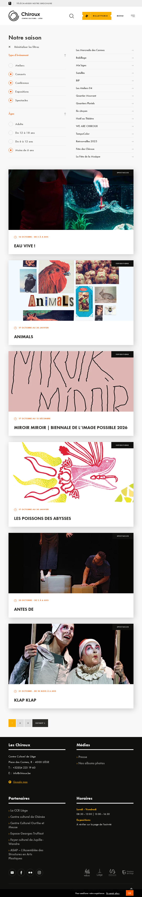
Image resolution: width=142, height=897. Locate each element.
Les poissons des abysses (42, 518)
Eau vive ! (24, 246)
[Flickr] (30, 873)
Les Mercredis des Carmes (90, 50)
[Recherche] (72, 18)
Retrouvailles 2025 (86, 141)
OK (129, 893)
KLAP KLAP (25, 700)
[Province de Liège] (125, 873)
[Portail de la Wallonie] (86, 873)
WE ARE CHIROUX (87, 126)
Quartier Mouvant (86, 96)
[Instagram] (39, 873)
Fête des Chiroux (85, 149)
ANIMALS (23, 336)
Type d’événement (18, 55)
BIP (78, 80)
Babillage (81, 58)
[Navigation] (133, 16)
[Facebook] (21, 873)
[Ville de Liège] (99, 873)
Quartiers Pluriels (85, 103)
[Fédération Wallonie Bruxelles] (112, 873)
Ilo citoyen (81, 111)
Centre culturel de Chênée (27, 817)
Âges (11, 114)
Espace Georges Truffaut (27, 833)
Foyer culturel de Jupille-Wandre (26, 842)
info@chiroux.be (22, 773)
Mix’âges (81, 65)
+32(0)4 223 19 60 (24, 767)
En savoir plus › (113, 893)
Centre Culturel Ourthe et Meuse (26, 825)
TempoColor (82, 134)
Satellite (80, 73)
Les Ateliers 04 (84, 88)
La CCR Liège (19, 810)
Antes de (23, 609)
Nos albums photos (91, 763)
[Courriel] (12, 873)
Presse (82, 757)
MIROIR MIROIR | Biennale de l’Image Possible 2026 (70, 427)
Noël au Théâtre (85, 118)
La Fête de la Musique (88, 156)
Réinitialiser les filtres (26, 47)
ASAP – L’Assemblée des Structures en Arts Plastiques (26, 854)
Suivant (40, 723)
